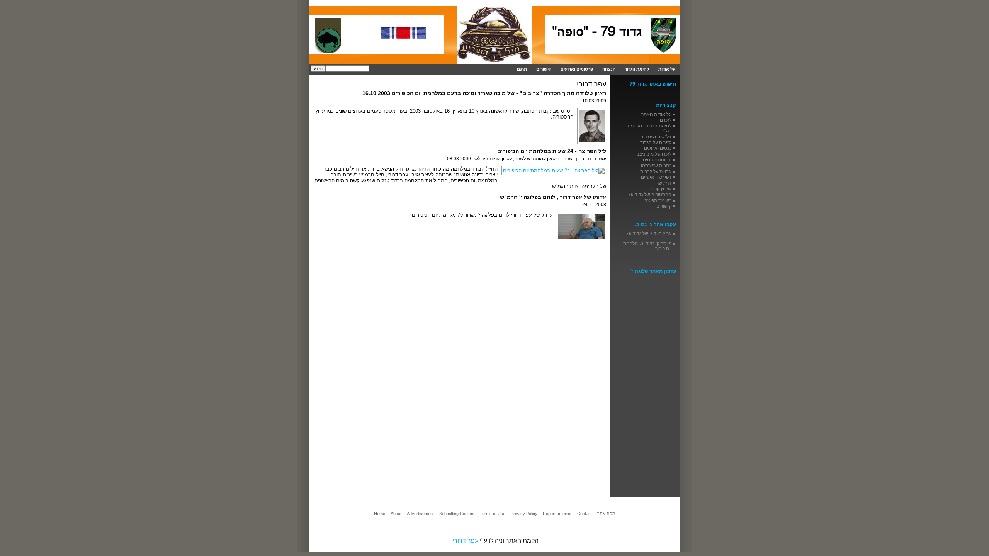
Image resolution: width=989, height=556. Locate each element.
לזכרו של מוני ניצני (653, 153)
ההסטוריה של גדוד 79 (649, 194)
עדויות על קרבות (655, 171)
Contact (584, 513)
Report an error (557, 513)
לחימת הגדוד (637, 69)
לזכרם (665, 119)
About (396, 513)
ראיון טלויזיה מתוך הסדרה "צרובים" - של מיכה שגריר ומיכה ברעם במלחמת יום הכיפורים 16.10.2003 (484, 93)
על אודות (666, 69)
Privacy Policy (524, 513)
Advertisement (420, 513)
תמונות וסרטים (657, 159)
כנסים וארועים (657, 148)
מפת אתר (606, 513)
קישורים (543, 69)
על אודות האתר (656, 114)
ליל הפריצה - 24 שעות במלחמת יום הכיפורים (551, 151)
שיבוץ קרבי (661, 188)
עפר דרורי (465, 540)
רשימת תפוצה (657, 200)
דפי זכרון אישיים (656, 177)
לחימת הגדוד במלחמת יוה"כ (649, 128)
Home (379, 513)
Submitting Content (456, 513)
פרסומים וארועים (577, 69)
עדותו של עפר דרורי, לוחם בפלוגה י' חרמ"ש (553, 197)
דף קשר (663, 182)
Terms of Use (492, 513)
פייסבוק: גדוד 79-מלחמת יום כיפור (647, 246)
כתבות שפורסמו (656, 165)
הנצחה (608, 69)
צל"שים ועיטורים (655, 136)
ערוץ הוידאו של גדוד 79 (648, 233)
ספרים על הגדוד (655, 142)
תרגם (522, 69)
